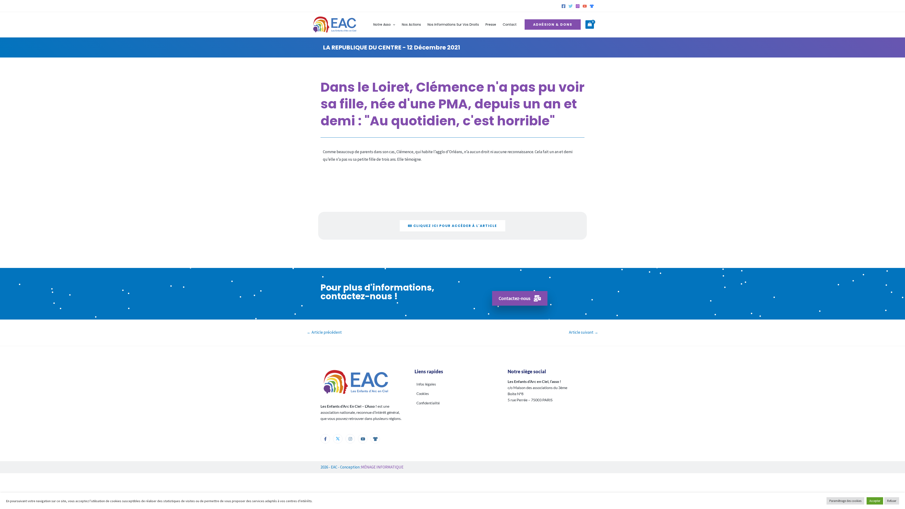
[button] (393, 24)
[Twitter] (570, 6)
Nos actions (411, 24)
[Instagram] (578, 6)
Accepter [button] (874, 501)
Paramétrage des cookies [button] (845, 501)
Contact (510, 24)
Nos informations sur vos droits (453, 24)
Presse (490, 24)
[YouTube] (585, 6)
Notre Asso (382, 24)
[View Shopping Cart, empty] (589, 24)
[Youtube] (362, 438)
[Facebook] (563, 6)
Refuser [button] (891, 501)
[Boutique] (375, 438)
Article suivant (583, 332)
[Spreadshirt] (592, 6)
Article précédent (324, 332)
